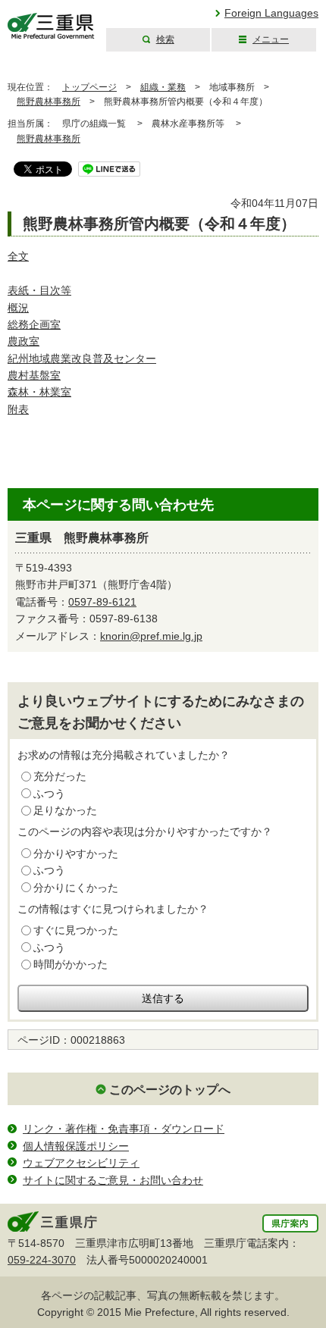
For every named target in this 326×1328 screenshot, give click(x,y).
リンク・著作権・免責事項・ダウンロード (123, 1129)
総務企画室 (34, 324)
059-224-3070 (42, 1260)
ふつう (49, 794)
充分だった (59, 776)
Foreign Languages (271, 13)
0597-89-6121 (102, 602)
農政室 (23, 341)
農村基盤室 (34, 375)
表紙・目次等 (39, 290)
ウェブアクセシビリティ (81, 1163)
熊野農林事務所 (48, 101)
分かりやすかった (75, 853)
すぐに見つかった (75, 930)
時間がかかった (70, 964)
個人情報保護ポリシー (76, 1146)
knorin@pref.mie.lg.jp (151, 636)
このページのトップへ (169, 1089)
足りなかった (65, 810)
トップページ (89, 87)
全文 (18, 256)
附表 (18, 409)
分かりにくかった (75, 888)
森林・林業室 (39, 392)
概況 (18, 308)
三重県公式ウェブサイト (51, 26)
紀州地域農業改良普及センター (82, 358)
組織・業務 (163, 87)
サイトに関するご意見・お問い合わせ (113, 1180)
